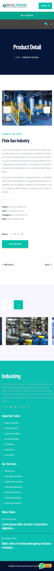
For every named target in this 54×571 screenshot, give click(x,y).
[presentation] (7, 110)
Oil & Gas (16, 134)
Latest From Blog (12, 433)
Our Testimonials (12, 439)
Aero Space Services (13, 476)
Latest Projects (11, 428)
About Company (12, 423)
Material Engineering (13, 487)
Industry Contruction (14, 481)
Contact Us (10, 449)
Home (17, 57)
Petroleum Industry (13, 503)
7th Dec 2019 (10, 519)
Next (47, 265)
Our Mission (9, 444)
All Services (10, 471)
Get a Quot (9, 455)
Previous (9, 265)
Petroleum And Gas (13, 498)
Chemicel (6, 134)
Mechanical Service (13, 492)
